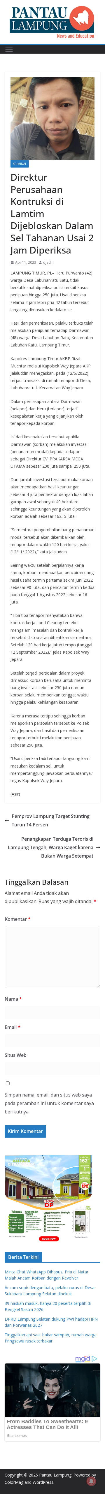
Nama (13, 999)
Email (12, 1027)
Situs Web (16, 1055)
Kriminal (20, 164)
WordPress (43, 1482)
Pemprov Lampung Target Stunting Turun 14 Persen (51, 820)
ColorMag (14, 1482)
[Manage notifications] (91, 1481)
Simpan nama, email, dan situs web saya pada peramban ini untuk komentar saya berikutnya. (49, 1103)
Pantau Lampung (55, 1475)
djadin (48, 262)
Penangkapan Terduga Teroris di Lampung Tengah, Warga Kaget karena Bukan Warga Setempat (50, 847)
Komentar (18, 919)
